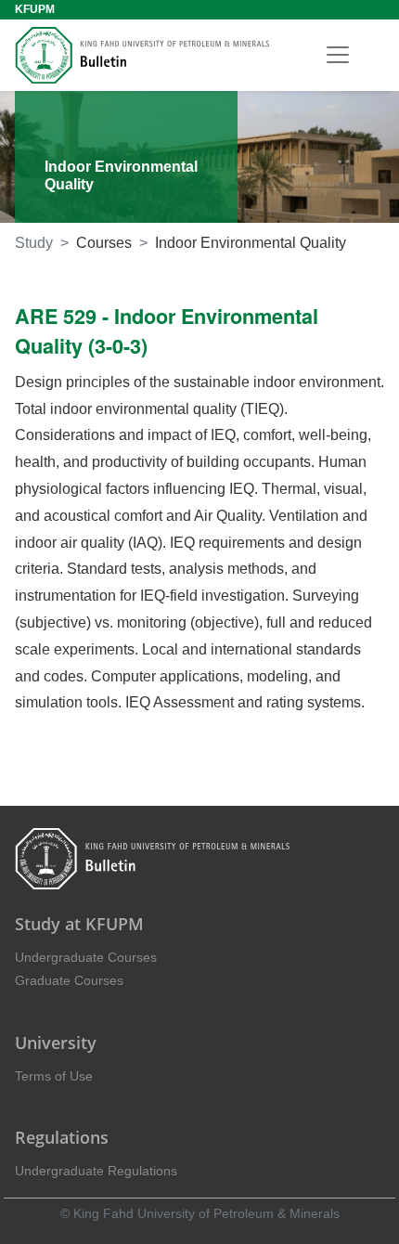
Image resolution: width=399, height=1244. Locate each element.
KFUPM (35, 9)
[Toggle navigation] (338, 54)
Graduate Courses (69, 980)
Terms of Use (54, 1076)
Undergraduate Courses (86, 957)
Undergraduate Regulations (96, 1170)
